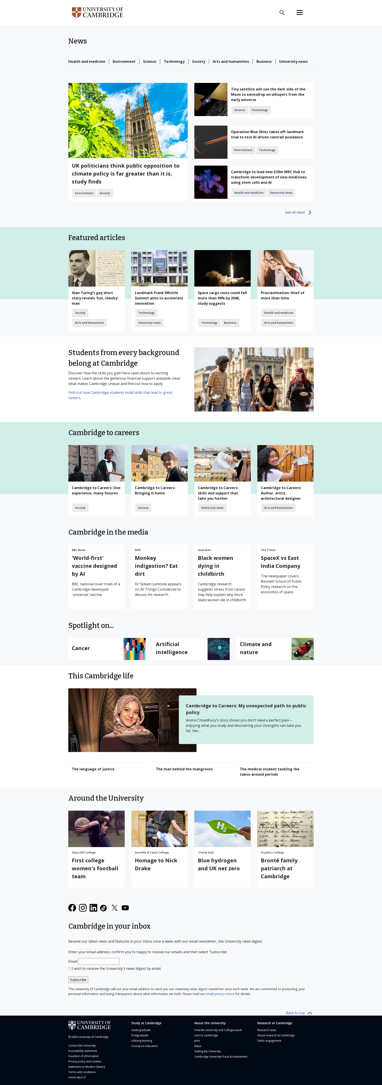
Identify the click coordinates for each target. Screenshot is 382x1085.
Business (264, 61)
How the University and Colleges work (218, 1030)
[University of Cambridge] (96, 1025)
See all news (295, 212)
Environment (124, 61)
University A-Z (77, 1077)
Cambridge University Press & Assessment (220, 1056)
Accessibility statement (82, 1051)
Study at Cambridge (146, 1023)
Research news (266, 1030)
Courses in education (144, 1046)
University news (293, 61)
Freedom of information (83, 1056)
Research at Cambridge (274, 1023)
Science (149, 61)
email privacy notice (220, 994)
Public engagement (269, 1041)
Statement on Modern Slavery (86, 1067)
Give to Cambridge (206, 1035)
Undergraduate (141, 1030)
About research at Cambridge (276, 1035)
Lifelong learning (141, 1041)
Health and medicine (86, 61)
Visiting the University (207, 1051)
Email (72, 961)
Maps (197, 1046)
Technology (174, 61)
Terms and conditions (82, 1072)
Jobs (197, 1041)
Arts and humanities (231, 61)
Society (198, 61)
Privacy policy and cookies (84, 1061)
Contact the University (82, 1045)
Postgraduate (139, 1035)
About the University (210, 1023)
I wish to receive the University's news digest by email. (116, 968)
